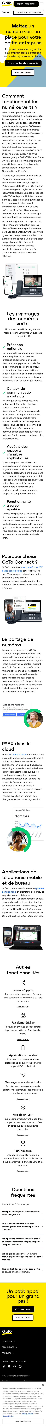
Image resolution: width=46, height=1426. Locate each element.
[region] (23, 1403)
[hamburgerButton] (42, 4)
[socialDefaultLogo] (3, 1366)
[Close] (43, 1385)
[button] (22, 1213)
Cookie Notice (8, 1416)
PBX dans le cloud (18, 754)
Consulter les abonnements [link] (29, 12)
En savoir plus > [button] (23, 1007)
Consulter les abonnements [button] (23, 63)
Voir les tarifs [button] (23, 1317)
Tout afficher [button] (8, 1204)
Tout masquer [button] (23, 1204)
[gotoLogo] (7, 3)
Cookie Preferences (23, 1421)
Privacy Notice (27, 1413)
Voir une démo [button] (23, 72)
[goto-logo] (23, 1332)
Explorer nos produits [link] (26, 4)
